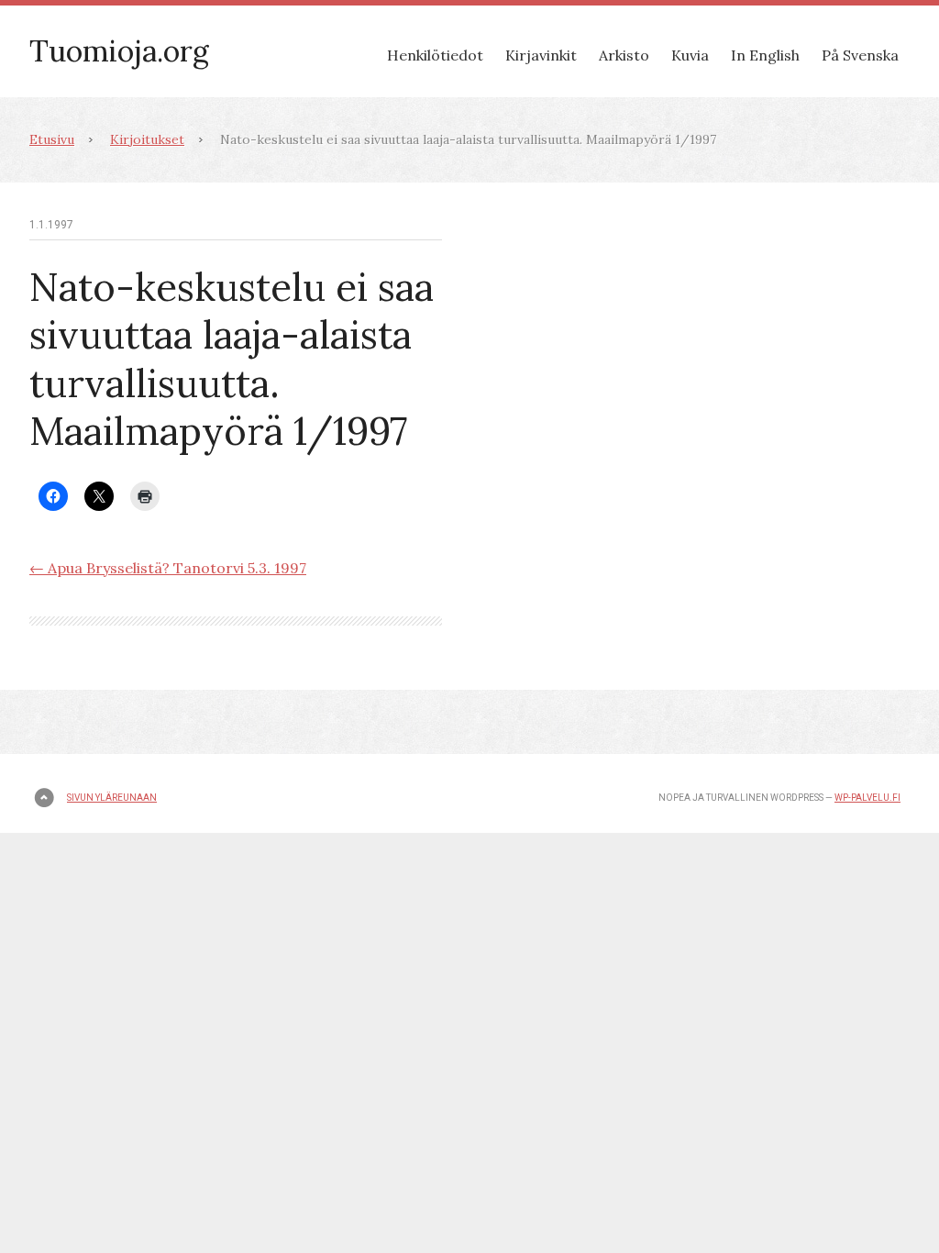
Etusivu (51, 139)
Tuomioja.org (119, 51)
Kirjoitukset (147, 139)
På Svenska (860, 55)
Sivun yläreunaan (112, 798)
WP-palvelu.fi (867, 798)
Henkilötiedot (435, 55)
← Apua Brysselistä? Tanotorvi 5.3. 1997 (167, 568)
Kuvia (690, 55)
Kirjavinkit (541, 55)
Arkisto (624, 55)
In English (765, 55)
